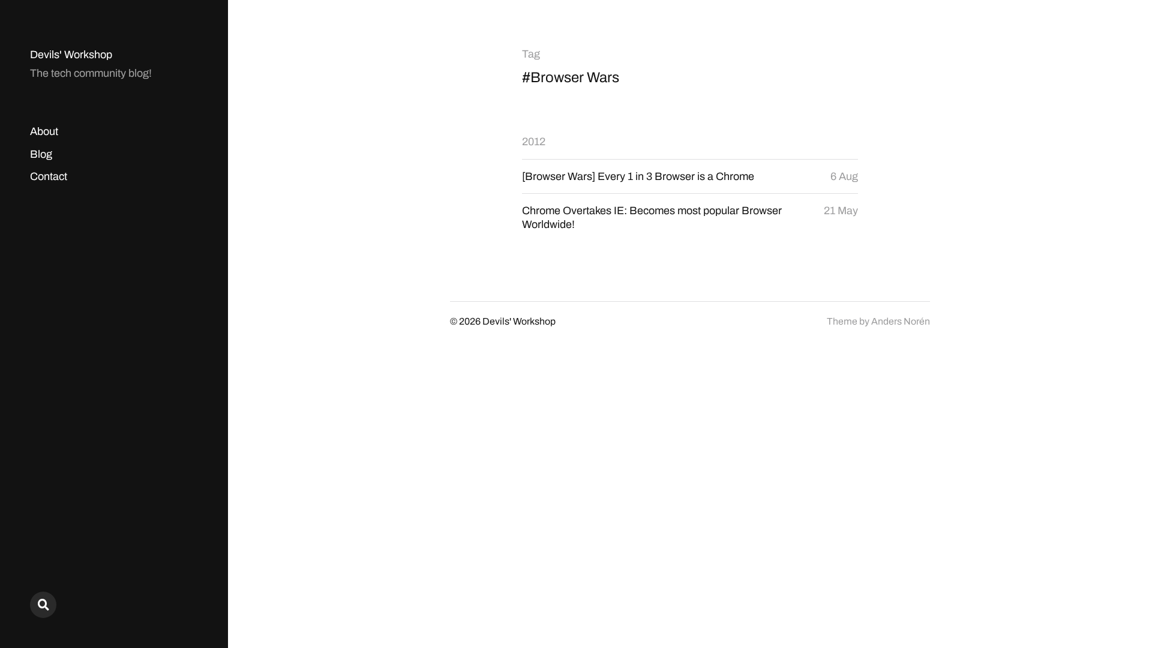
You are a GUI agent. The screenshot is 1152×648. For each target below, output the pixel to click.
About (44, 131)
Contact (48, 176)
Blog (41, 154)
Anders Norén (900, 321)
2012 (533, 142)
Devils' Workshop (71, 55)
